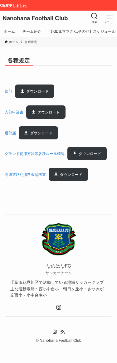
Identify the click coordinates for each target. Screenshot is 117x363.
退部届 (10, 132)
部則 (8, 91)
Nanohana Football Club (35, 18)
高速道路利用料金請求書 (25, 174)
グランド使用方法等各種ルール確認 (35, 153)
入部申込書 (14, 111)
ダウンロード (37, 91)
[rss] (62, 332)
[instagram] (59, 307)
